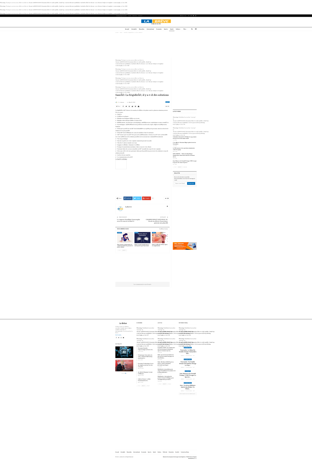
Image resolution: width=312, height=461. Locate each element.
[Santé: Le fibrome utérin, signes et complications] (160, 237)
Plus (184, 29)
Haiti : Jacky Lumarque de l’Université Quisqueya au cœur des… (124, 360)
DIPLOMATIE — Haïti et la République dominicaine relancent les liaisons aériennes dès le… (184, 155)
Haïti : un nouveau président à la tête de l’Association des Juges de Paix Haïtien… (166, 356)
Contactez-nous (185, 452)
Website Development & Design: (170, 456)
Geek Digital (181, 456)
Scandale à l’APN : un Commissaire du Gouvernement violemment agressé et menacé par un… (166, 349)
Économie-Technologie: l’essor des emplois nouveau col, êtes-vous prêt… (145, 365)
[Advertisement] (156, 45)
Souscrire (191, 183)
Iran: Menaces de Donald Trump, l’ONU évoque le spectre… (187, 375)
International (150, 29)
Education (171, 452)
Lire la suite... (118, 335)
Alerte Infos (134, 15)
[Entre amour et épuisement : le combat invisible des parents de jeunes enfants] (125, 237)
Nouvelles (141, 29)
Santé (171, 29)
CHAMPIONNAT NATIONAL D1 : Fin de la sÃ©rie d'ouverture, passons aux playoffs (157, 221)
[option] (124, 359)
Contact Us (140, 15)
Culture (178, 29)
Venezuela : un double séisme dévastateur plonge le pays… (187, 363)
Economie (159, 29)
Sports (166, 29)
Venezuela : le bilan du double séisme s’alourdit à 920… (187, 351)
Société (119, 232)
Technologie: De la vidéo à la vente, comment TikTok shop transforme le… (145, 356)
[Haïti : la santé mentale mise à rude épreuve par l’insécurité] (142, 237)
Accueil (129, 15)
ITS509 (187, 456)
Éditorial (165, 452)
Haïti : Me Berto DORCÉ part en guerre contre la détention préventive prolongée (166, 363)
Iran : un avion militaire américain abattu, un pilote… (187, 387)
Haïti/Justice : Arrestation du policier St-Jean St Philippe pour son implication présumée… (166, 378)
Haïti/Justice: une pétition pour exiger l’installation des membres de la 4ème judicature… (167, 371)
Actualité (134, 29)
